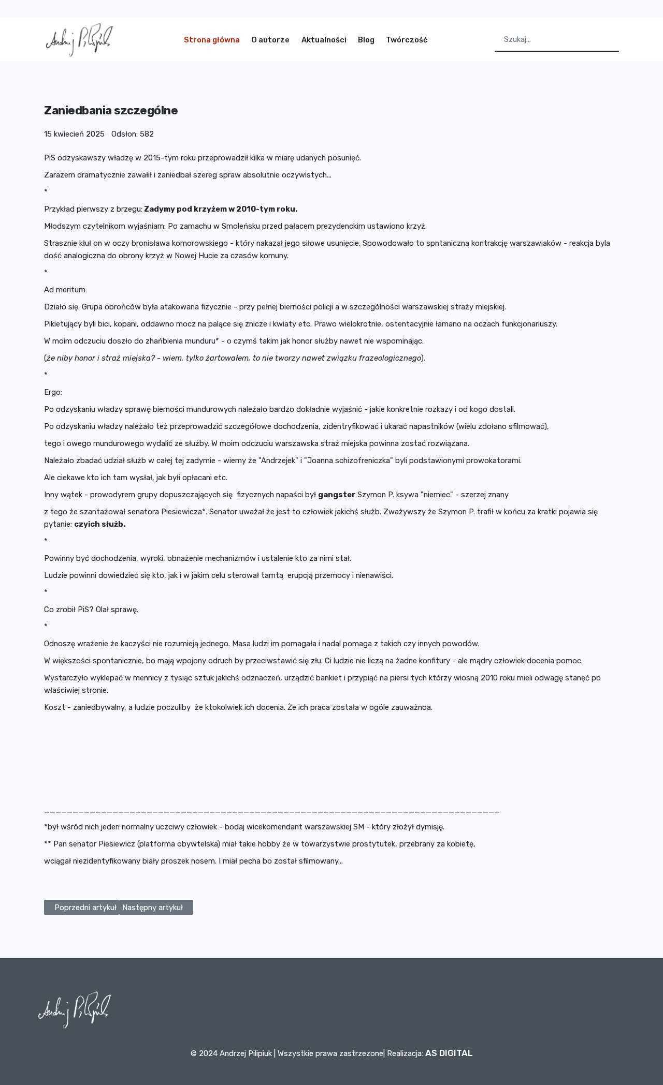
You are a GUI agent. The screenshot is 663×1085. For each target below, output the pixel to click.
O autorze (270, 39)
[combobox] (557, 40)
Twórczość (406, 39)
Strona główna (212, 39)
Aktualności (324, 39)
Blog (366, 39)
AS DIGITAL (449, 1053)
